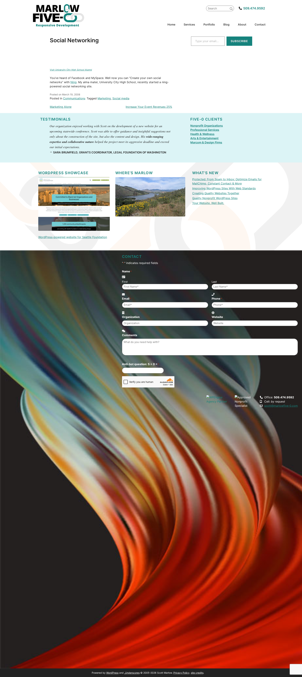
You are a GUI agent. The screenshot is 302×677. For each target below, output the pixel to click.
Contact (260, 24)
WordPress (112, 672)
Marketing (104, 98)
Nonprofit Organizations (206, 125)
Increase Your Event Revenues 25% (149, 106)
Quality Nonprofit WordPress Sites (215, 198)
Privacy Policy (181, 672)
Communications (74, 98)
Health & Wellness (202, 134)
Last (214, 281)
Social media (120, 98)
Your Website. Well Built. (208, 203)
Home (171, 24)
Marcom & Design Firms (206, 142)
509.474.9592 (254, 8)
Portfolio (209, 24)
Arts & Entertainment (204, 138)
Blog (226, 24)
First (125, 281)
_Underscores (132, 672)
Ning (73, 82)
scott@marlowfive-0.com (281, 405)
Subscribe (239, 41)
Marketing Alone (60, 106)
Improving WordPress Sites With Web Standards (224, 188)
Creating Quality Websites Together (215, 193)
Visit (71, 69)
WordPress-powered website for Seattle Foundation (72, 237)
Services (189, 24)
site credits (197, 672)
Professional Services (204, 130)
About (242, 24)
